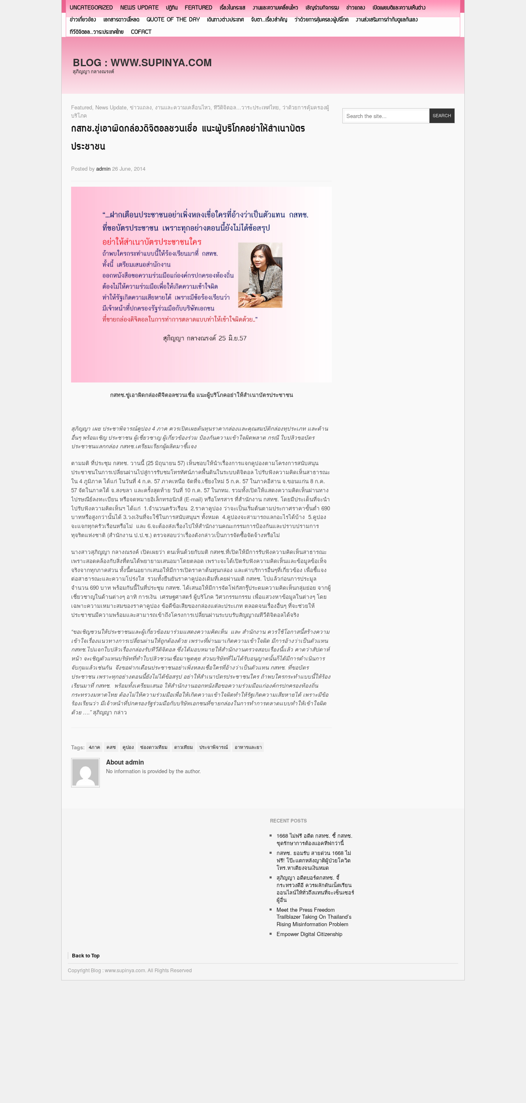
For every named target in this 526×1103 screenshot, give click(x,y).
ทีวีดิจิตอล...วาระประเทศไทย (246, 107)
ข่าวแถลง (355, 8)
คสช (111, 747)
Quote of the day (173, 20)
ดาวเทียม (183, 747)
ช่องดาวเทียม (154, 747)
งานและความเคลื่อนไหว (275, 8)
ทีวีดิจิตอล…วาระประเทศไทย (97, 32)
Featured (198, 8)
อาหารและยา (248, 747)
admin (103, 168)
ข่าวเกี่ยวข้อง (83, 20)
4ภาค (94, 747)
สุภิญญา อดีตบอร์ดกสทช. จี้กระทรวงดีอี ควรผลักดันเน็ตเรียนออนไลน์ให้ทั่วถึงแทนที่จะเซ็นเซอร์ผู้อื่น (315, 889)
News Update (139, 8)
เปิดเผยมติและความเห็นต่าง (399, 8)
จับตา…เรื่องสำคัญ (269, 20)
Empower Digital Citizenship (309, 934)
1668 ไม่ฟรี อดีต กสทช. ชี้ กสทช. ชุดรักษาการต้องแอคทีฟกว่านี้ (315, 839)
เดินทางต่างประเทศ (225, 20)
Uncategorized (91, 8)
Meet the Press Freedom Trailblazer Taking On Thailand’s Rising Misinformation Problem (314, 917)
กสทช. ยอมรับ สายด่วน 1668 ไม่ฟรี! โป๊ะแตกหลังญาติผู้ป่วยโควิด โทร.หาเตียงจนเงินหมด (314, 860)
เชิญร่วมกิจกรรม (322, 8)
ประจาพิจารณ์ (213, 747)
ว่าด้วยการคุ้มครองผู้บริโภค (321, 20)
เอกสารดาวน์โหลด (121, 20)
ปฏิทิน (172, 8)
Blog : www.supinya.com (142, 62)
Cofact (141, 32)
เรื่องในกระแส (232, 8)
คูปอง (128, 747)
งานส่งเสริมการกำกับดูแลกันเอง (387, 20)
